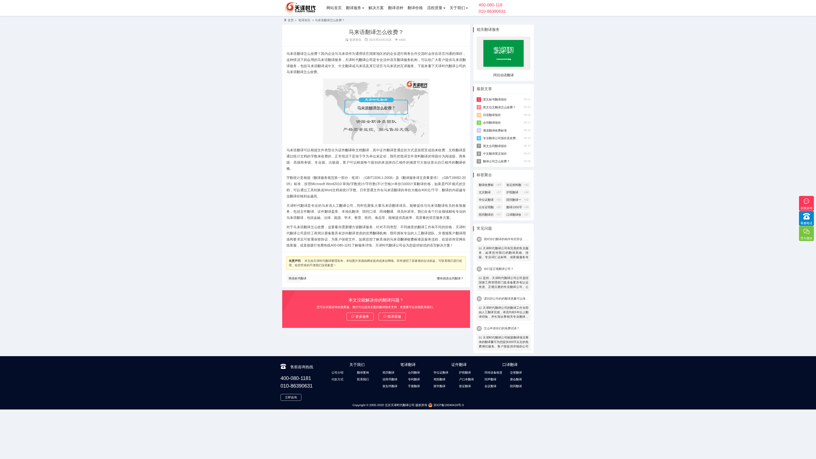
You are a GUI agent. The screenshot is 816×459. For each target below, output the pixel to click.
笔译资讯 (304, 20)
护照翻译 (517, 192)
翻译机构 (380, 233)
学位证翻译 (490, 199)
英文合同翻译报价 (495, 146)
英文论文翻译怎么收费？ (499, 107)
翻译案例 (363, 372)
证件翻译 (345, 150)
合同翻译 (414, 372)
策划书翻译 (389, 386)
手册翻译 (414, 386)
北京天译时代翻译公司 (400, 405)
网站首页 (334, 8)
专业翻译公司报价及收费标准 (502, 138)
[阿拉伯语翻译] (504, 69)
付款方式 (337, 379)
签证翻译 (465, 386)
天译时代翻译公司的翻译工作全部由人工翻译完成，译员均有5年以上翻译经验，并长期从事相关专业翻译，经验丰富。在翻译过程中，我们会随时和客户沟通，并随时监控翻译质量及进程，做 (503, 312)
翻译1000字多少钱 (517, 207)
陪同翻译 (516, 386)
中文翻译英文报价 (495, 153)
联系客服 (394, 316)
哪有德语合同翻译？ (450, 278)
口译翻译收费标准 (517, 215)
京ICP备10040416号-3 (449, 405)
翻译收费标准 (410, 239)
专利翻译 (414, 379)
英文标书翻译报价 (495, 99)
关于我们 (457, 8)
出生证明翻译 (490, 207)
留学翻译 (439, 386)
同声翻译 (490, 379)
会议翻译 (490, 386)
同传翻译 (386, 211)
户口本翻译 (466, 379)
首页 (291, 20)
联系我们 (363, 379)
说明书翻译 (389, 379)
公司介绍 (337, 372)
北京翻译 (490, 192)
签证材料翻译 (517, 185)
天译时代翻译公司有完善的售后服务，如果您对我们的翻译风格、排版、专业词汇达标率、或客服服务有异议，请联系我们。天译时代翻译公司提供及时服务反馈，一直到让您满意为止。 (503, 253)
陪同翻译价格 (490, 215)
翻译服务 (353, 8)
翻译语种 (395, 8)
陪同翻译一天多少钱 (517, 200)
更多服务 (362, 316)
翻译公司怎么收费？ (496, 161)
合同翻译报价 (492, 122)
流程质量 (434, 8)
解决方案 (376, 8)
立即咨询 (291, 397)
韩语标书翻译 (297, 278)
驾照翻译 (439, 379)
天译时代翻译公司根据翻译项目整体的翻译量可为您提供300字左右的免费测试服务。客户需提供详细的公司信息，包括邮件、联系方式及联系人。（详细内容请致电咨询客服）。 (503, 342)
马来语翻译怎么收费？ (330, 20)
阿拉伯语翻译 (503, 75)
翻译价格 (415, 8)
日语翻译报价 (492, 115)
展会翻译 (516, 379)
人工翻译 (339, 205)
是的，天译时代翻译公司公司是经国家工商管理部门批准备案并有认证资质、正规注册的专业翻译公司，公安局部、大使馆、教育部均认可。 (503, 283)
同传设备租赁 (493, 372)
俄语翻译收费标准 (495, 130)
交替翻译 (516, 372)
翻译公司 (366, 60)
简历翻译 (388, 372)
